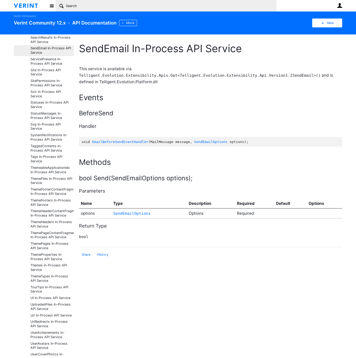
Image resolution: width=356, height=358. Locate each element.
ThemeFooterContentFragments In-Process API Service (52, 191)
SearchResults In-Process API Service (50, 39)
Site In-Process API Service (45, 72)
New (330, 23)
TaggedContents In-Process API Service (46, 148)
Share (86, 254)
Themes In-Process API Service (48, 267)
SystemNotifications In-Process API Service (48, 137)
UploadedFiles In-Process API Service (50, 306)
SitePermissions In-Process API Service (46, 83)
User (339, 5)
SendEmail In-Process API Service (50, 50)
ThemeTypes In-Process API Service (49, 278)
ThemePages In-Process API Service (49, 246)
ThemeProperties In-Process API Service (46, 257)
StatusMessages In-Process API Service (46, 115)
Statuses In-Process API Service (49, 104)
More (130, 23)
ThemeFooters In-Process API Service (50, 202)
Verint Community (25, 16)
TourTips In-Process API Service (49, 289)
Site (52, 6)
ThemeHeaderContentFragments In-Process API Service (52, 213)
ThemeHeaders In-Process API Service (51, 224)
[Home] (30, 5)
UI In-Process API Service (50, 298)
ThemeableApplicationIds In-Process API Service (50, 170)
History (102, 254)
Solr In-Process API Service (45, 94)
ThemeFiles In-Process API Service (51, 181)
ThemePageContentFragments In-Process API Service (52, 235)
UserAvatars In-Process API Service (48, 346)
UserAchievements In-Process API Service (47, 335)
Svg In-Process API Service (45, 126)
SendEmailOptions (211, 142)
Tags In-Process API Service (46, 159)
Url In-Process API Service (51, 315)
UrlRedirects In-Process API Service (49, 324)
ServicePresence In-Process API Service (46, 61)
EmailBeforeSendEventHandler (120, 142)
